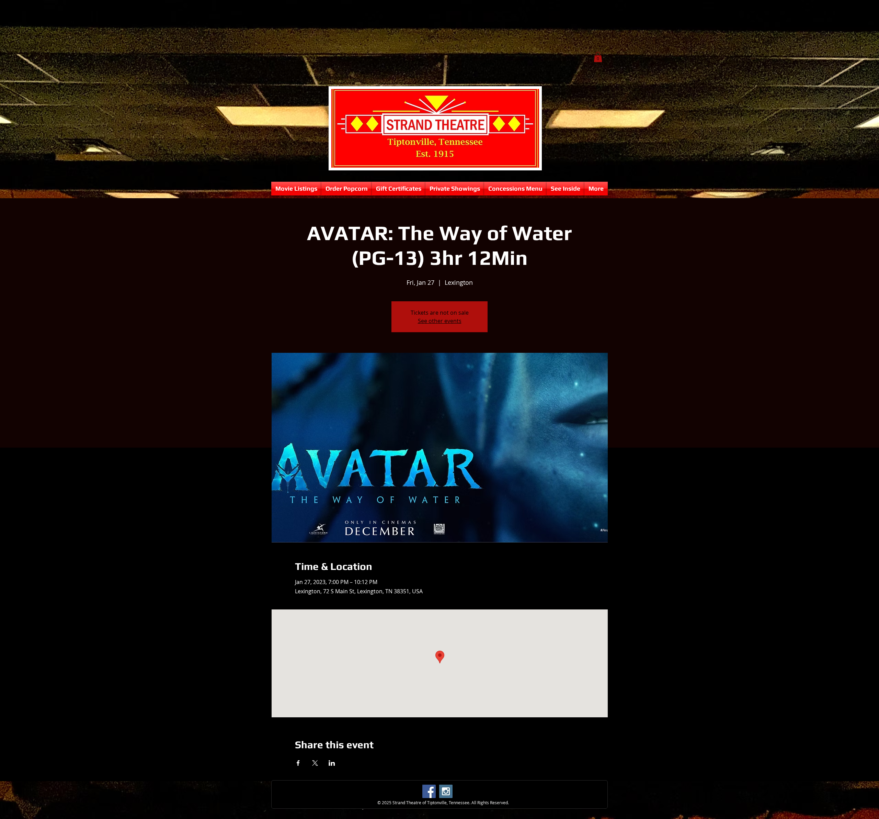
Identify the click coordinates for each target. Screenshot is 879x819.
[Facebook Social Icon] (429, 791)
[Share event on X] (315, 763)
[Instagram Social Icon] (446, 791)
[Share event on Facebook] (298, 763)
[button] (598, 57)
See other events (439, 321)
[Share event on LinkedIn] (332, 763)
